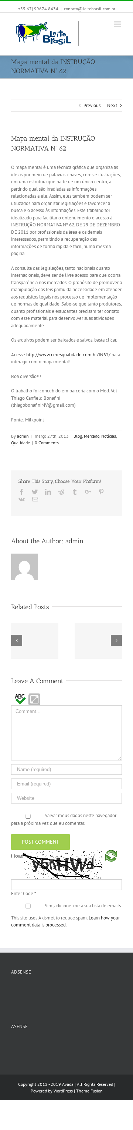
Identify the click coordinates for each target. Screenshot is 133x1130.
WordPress (63, 1091)
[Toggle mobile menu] (118, 24)
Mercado (91, 436)
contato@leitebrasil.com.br (89, 8)
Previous (91, 105)
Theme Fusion (89, 1091)
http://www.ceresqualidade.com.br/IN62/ (68, 355)
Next (112, 105)
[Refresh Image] (111, 864)
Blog (78, 436)
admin (23, 436)
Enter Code (23, 893)
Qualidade (20, 442)
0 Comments (47, 442)
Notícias (108, 436)
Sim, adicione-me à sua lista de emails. (83, 906)
